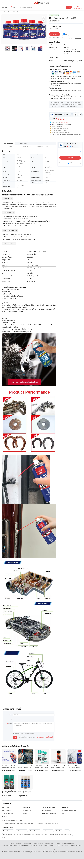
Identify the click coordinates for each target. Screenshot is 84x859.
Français (27, 845)
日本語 (66, 845)
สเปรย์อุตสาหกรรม (46, 810)
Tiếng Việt (38, 847)
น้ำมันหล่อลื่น (16, 12)
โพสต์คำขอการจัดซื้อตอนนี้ (45, 737)
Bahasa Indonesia (46, 847)
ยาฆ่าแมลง (24, 813)
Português (21, 845)
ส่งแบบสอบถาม (54, 34)
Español (15, 845)
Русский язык (34, 845)
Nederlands (51, 845)
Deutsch (45, 845)
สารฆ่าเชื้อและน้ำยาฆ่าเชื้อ (49, 813)
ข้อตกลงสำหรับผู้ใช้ (27, 843)
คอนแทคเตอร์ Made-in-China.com (52, 843)
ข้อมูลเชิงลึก (71, 843)
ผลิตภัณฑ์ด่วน (65, 843)
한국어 (61, 845)
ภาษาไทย (75, 845)
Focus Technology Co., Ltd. (43, 850)
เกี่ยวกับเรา (12, 843)
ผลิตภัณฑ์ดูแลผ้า (6, 807)
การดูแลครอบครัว (26, 810)
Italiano (40, 845)
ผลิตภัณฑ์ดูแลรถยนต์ (7, 810)
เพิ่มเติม (4, 838)
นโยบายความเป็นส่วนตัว (38, 843)
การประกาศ (18, 843)
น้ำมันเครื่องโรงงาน (8, 831)
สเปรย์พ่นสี (65, 807)
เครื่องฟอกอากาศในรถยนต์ (48, 807)
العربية (57, 845)
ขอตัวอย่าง (78, 38)
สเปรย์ (66, 831)
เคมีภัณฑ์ (9, 12)
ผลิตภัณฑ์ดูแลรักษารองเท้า (69, 810)
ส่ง (15, 737)
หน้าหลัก (3, 12)
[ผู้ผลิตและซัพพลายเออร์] (42, 2)
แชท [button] (66, 34)
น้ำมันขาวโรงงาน (47, 831)
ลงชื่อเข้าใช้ (53, 134)
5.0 (65, 146)
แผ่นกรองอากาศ (26, 807)
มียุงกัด (64, 813)
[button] (50, 146)
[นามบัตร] (80, 151)
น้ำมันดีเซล (59, 831)
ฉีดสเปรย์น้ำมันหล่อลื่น (7, 813)
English (10, 845)
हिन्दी (71, 845)
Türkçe (80, 845)
